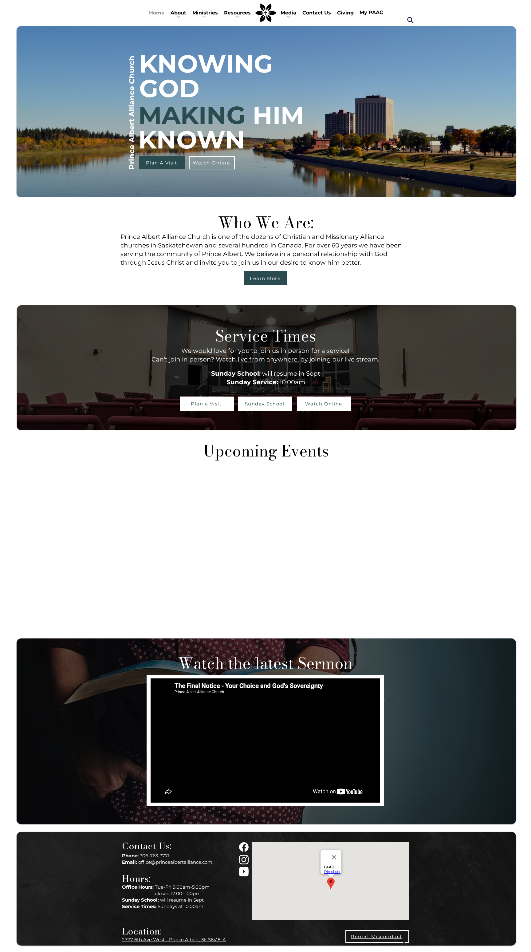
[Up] (404, 943)
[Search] (410, 20)
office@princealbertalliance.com (175, 862)
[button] (178, 13)
